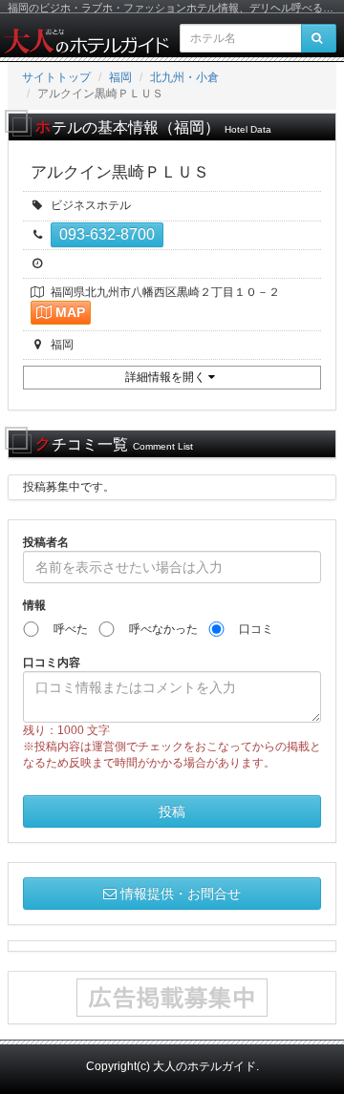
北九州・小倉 (184, 77)
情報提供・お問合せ (180, 893)
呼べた (65, 629)
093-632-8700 (107, 234)
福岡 (120, 77)
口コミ (250, 629)
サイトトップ (56, 77)
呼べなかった (158, 629)
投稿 (172, 811)
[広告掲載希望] (172, 997)
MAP (70, 312)
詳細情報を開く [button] (166, 377)
